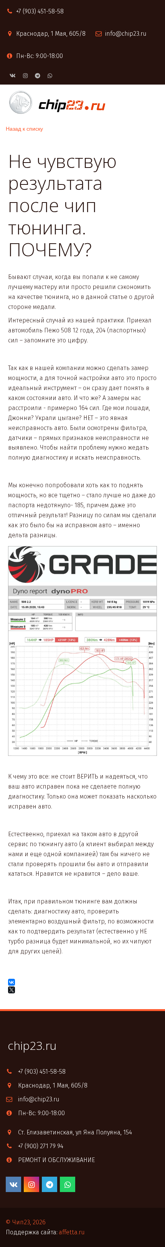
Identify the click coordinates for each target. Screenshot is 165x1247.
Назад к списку (24, 128)
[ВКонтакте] (11, 982)
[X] (12, 989)
